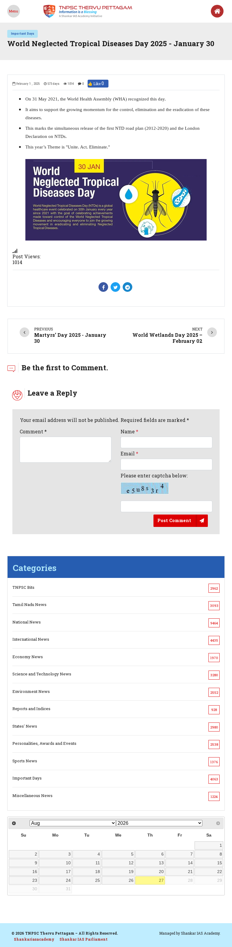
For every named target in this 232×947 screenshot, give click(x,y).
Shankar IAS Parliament (84, 939)
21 (190, 871)
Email (129, 453)
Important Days (22, 33)
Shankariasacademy (34, 939)
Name (129, 431)
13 (161, 862)
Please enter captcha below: (154, 476)
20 (161, 871)
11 (97, 862)
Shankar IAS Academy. (201, 933)
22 (219, 871)
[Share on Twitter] (115, 287)
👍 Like (96, 83)
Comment (33, 431)
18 (97, 871)
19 (131, 871)
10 (68, 862)
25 (97, 880)
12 (131, 862)
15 (219, 862)
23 (34, 880)
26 (131, 880)
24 (68, 880)
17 (68, 871)
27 (161, 880)
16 (34, 871)
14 (190, 862)
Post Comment (174, 520)
